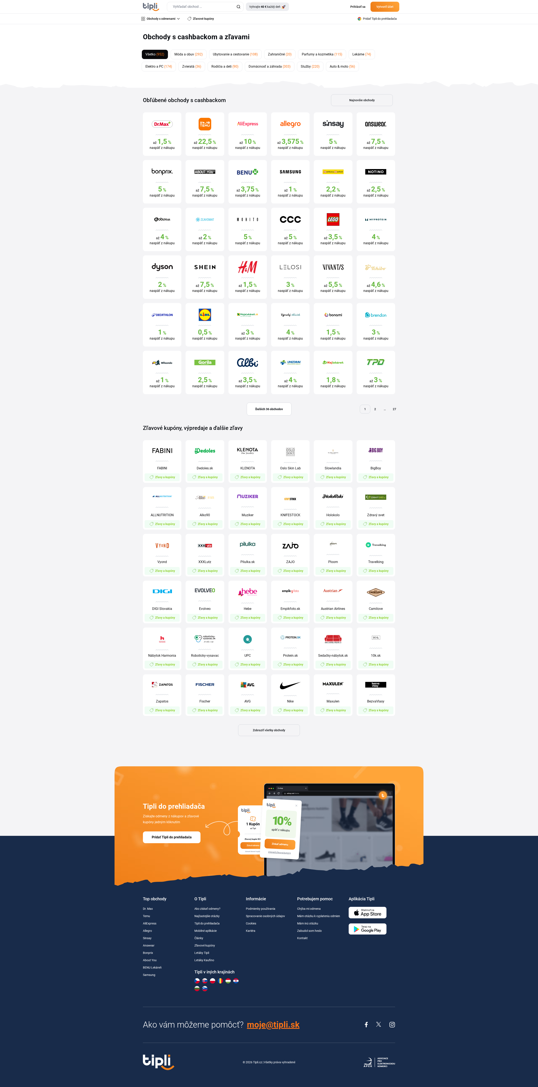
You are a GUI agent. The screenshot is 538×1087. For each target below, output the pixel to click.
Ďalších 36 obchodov (269, 409)
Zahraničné (280, 54)
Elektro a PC (158, 66)
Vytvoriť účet (384, 6)
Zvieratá (191, 66)
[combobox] (205, 7)
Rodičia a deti (225, 66)
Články (198, 938)
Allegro (147, 930)
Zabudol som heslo (309, 930)
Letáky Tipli (201, 952)
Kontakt (302, 938)
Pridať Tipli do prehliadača (172, 837)
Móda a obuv (188, 54)
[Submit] (238, 7)
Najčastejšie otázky (207, 916)
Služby (310, 66)
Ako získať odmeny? (207, 908)
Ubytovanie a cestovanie (235, 54)
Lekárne (361, 54)
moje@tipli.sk (273, 1025)
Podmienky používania (260, 908)
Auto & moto (342, 66)
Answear (148, 945)
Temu (146, 916)
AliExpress (149, 923)
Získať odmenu (280, 844)
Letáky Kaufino (204, 960)
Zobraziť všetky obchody (269, 730)
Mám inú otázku (307, 923)
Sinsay (147, 938)
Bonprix (148, 952)
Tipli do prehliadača (207, 923)
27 (394, 409)
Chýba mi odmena (309, 908)
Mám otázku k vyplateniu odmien (318, 916)
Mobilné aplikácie (205, 930)
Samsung (149, 975)
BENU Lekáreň (152, 967)
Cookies (251, 923)
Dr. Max (148, 908)
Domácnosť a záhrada (270, 66)
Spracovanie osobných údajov (265, 916)
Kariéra (250, 930)
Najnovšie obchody (362, 100)
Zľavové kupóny (204, 945)
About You (150, 960)
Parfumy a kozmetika (322, 54)
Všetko (154, 54)
